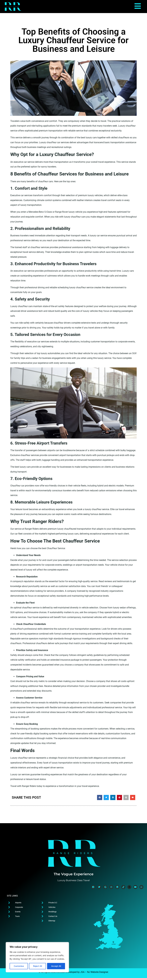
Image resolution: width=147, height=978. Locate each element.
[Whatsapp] (141, 887)
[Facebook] (93, 887)
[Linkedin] (117, 887)
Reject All (37, 966)
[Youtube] (135, 887)
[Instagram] (111, 887)
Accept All (56, 966)
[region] (37, 957)
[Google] (105, 887)
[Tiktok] (123, 887)
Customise (19, 966)
